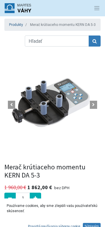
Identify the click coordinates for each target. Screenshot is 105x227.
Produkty (16, 25)
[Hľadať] (95, 41)
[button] (11, 105)
